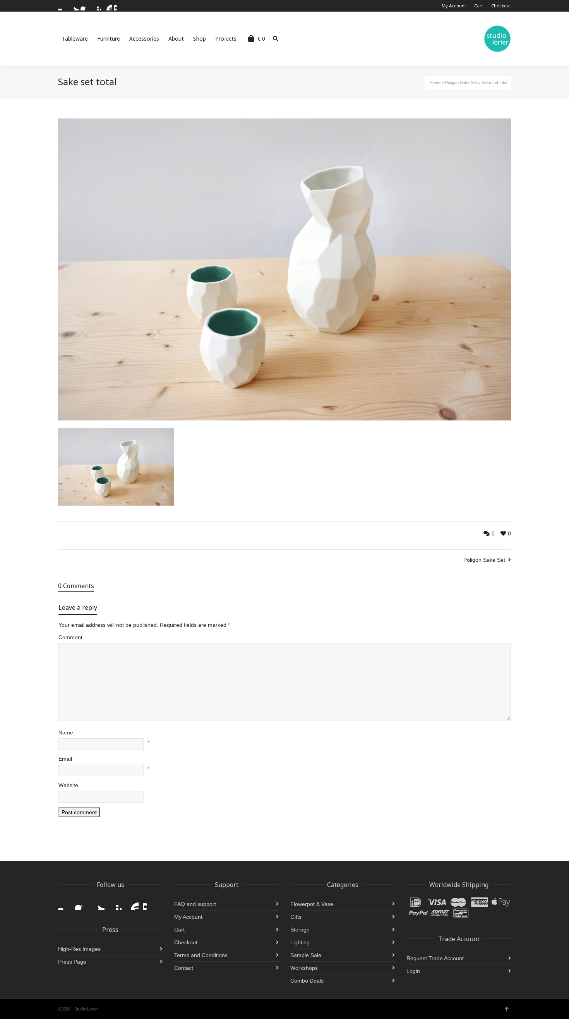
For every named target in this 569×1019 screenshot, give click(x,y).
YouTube (107, 5)
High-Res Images (79, 949)
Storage (300, 929)
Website (68, 785)
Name (65, 732)
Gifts (296, 917)
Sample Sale (305, 955)
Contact (183, 968)
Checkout (501, 6)
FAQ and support (195, 904)
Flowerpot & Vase (311, 904)
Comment (70, 637)
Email (65, 759)
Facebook (85, 5)
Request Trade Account (435, 958)
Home (434, 82)
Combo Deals (307, 981)
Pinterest (96, 5)
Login (413, 971)
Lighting (300, 942)
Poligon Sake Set (461, 82)
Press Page (72, 962)
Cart (478, 6)
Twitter (74, 5)
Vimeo (118, 5)
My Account (454, 6)
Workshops (304, 968)
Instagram (62, 5)
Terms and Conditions (201, 955)
